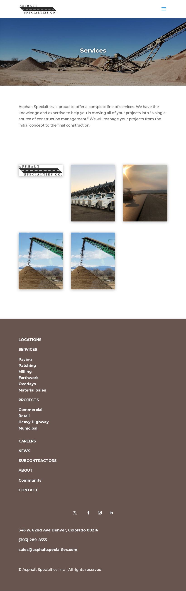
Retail (24, 416)
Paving (25, 359)
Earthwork (29, 378)
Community (30, 480)
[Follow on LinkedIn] (111, 512)
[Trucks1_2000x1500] (93, 220)
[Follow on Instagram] (99, 512)
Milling (25, 372)
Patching (27, 365)
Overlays (27, 384)
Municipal (28, 428)
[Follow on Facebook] (88, 512)
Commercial (30, 410)
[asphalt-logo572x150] (41, 175)
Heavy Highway (34, 422)
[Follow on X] (75, 512)
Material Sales (32, 390)
